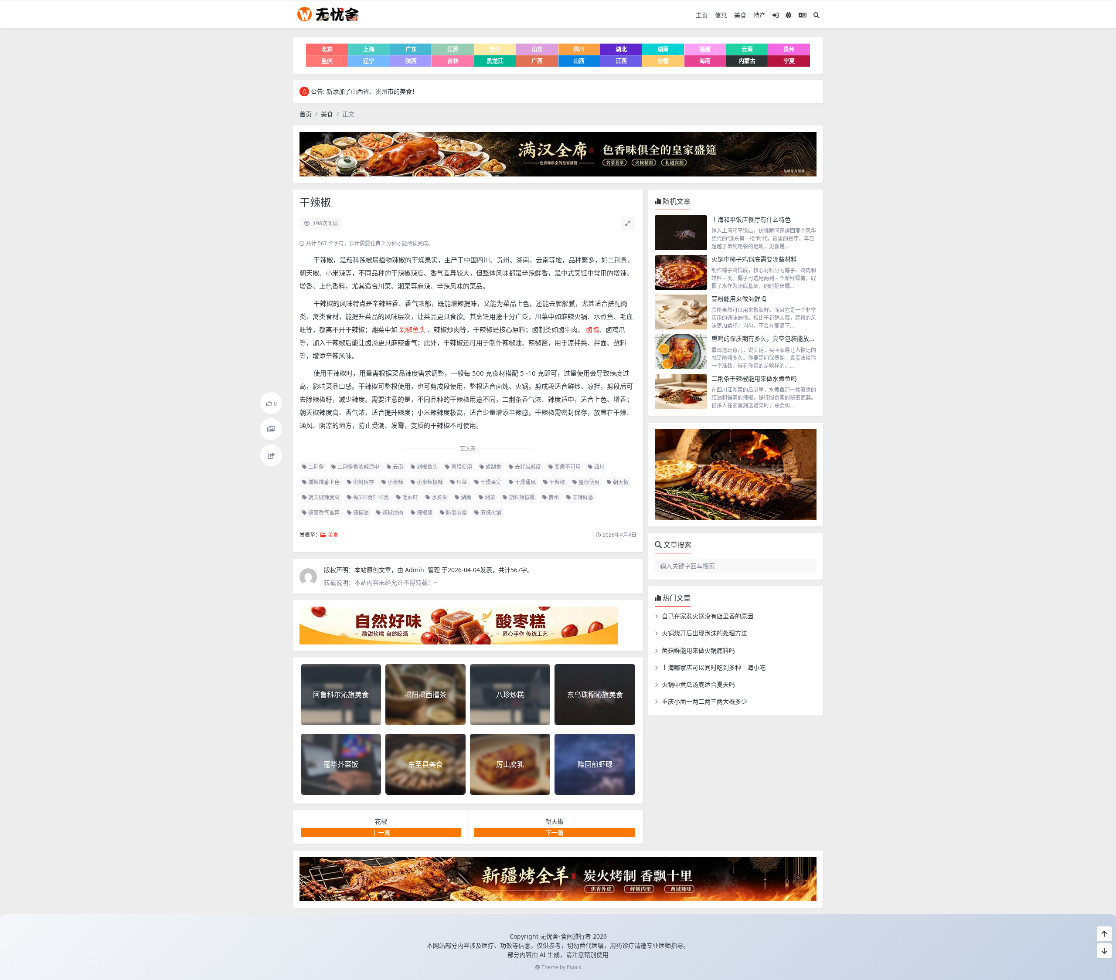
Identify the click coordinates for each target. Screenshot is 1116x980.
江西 (621, 60)
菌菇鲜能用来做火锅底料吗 (698, 650)
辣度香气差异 (323, 512)
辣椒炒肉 (392, 512)
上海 (368, 49)
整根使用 (588, 482)
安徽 (663, 60)
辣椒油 (360, 512)
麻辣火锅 (490, 512)
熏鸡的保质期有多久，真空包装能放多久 (766, 338)
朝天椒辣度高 (323, 497)
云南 (747, 49)
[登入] (775, 15)
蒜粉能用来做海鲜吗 (738, 299)
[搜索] (816, 15)
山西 (579, 60)
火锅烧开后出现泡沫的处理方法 (704, 633)
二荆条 (315, 467)
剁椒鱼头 (413, 329)
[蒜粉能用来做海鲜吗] (681, 312)
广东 (411, 49)
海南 (705, 60)
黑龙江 (495, 60)
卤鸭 (591, 329)
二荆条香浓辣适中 (357, 467)
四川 (579, 49)
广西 (537, 60)
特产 (759, 15)
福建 (705, 49)
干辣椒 (556, 482)
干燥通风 (525, 482)
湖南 (663, 49)
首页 (305, 114)
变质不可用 (567, 467)
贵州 (789, 49)
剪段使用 (461, 467)
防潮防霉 (456, 512)
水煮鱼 (438, 497)
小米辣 (394, 482)
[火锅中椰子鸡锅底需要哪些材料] (681, 272)
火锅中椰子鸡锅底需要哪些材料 (754, 259)
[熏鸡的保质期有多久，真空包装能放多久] (681, 351)
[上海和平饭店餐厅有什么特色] (681, 232)
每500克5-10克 (370, 497)
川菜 (461, 482)
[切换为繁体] (802, 15)
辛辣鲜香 (582, 497)
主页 (702, 15)
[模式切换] (788, 15)
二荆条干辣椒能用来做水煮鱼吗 (754, 378)
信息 (721, 15)
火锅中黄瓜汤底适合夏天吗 (698, 684)
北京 (327, 49)
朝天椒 (620, 482)
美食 (740, 15)
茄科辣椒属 (521, 497)
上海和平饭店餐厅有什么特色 (751, 219)
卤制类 (492, 467)
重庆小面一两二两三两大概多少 (704, 701)
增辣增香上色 (323, 482)
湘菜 (489, 497)
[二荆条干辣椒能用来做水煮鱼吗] (681, 391)
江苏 (453, 49)
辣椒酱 (423, 512)
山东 (537, 49)
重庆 (327, 60)
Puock (574, 967)
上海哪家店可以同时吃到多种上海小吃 (714, 667)
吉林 (453, 60)
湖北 (621, 49)
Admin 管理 (423, 570)
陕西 (411, 60)
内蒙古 (746, 60)
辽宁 (368, 60)
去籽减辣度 (527, 467)
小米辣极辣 (429, 482)
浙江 (494, 49)
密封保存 (363, 482)
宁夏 (789, 60)
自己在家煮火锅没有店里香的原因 (707, 616)
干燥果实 (490, 482)
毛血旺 (409, 497)
